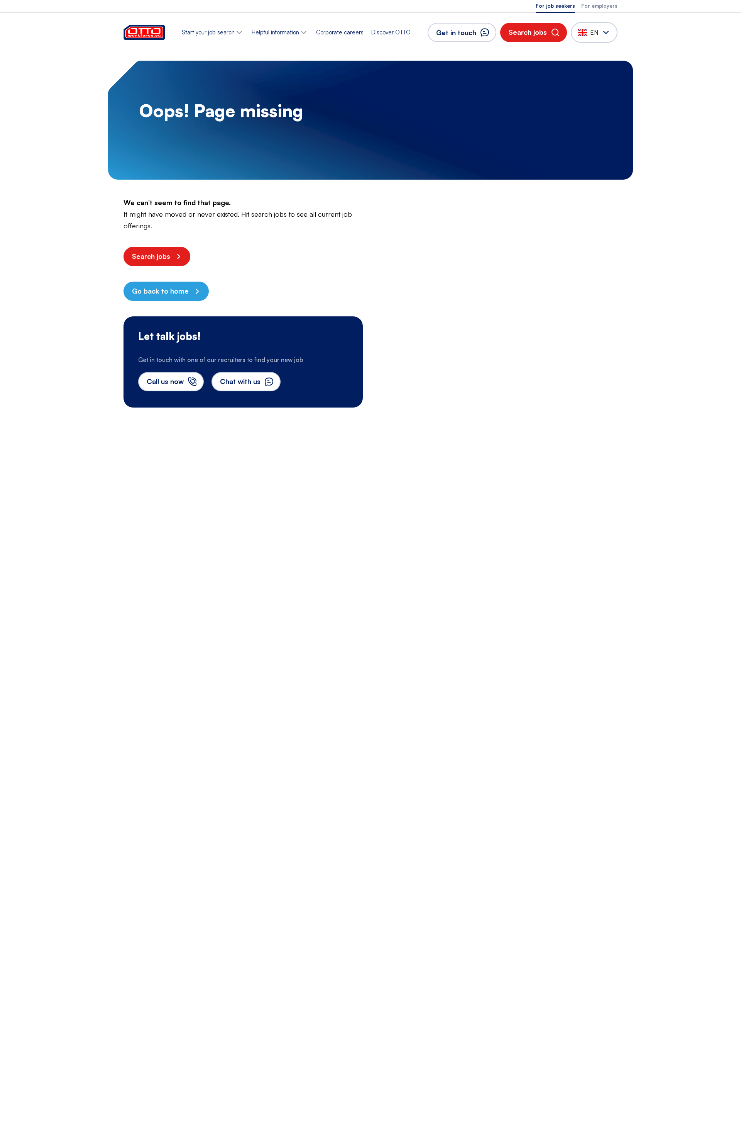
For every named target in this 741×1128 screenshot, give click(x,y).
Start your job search (208, 32)
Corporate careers (340, 32)
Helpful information (275, 32)
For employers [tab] (599, 6)
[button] (533, 32)
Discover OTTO (391, 32)
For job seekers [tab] (555, 6)
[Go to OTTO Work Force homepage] (144, 32)
